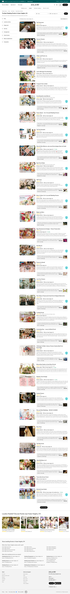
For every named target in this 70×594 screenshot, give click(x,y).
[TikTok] (55, 587)
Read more (65, 50)
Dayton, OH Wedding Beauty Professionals (31, 566)
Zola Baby (57, 1)
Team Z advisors (25, 583)
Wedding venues (24, 8)
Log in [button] (60, 4)
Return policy (25, 580)
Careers (3, 580)
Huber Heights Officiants (6, 548)
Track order (25, 577)
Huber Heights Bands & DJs (28, 549)
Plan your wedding (5, 4)
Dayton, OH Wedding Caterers (7, 562)
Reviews (3, 577)
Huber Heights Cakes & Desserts (7, 551)
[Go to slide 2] (26, 31)
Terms (25, 1)
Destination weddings (37, 8)
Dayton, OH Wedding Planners (7, 566)
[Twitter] (52, 587)
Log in (50, 576)
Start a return (25, 578)
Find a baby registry (52, 579)
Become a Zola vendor (5, 575)
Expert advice (13, 4)
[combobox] (56, 13)
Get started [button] (65, 4)
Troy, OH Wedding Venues (50, 560)
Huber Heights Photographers (51, 548)
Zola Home (61, 1)
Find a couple (20, 4)
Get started (51, 583)
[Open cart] (57, 5)
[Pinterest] (50, 587)
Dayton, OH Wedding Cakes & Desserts (30, 562)
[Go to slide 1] (25, 31)
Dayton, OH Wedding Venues (51, 559)
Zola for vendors (65, 1)
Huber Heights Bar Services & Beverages (8, 549)
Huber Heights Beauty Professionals (30, 548)
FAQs (24, 575)
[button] (48, 13)
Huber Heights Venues (50, 549)
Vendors (30, 8)
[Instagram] (54, 587)
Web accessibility (21, 591)
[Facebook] (49, 587)
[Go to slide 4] (28, 31)
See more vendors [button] (44, 507)
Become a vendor (46, 8)
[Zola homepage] (35, 4)
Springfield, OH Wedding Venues (51, 562)
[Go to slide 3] (27, 31)
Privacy (3, 591)
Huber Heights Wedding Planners (29, 551)
